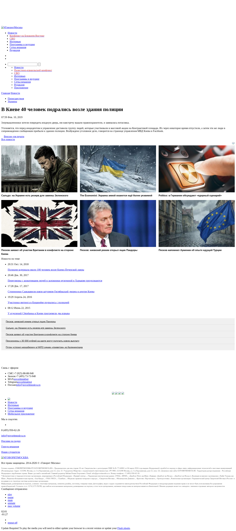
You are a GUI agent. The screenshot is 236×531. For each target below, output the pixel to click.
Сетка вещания (18, 47)
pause (10, 497)
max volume (14, 506)
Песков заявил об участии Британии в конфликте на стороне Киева (41, 334)
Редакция (15, 50)
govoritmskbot (21, 379)
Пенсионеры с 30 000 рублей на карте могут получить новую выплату (42, 340)
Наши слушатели (10, 452)
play (10, 494)
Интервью (15, 41)
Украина (12, 101)
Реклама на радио (11, 441)
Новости (12, 32)
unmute (11, 503)
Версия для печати (14, 136)
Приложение (21, 87)
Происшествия (16, 98)
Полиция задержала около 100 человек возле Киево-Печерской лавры (46, 269)
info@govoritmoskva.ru (28, 385)
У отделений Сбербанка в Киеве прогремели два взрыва (39, 313)
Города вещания (10, 446)
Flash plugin (123, 528)
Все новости (8, 139)
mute (10, 500)
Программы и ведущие (22, 44)
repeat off (12, 522)
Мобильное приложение (21, 413)
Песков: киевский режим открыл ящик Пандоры (31, 321)
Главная (5, 93)
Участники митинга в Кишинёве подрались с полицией (38, 302)
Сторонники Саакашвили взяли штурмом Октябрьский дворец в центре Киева (51, 291)
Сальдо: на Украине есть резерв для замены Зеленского (36, 328)
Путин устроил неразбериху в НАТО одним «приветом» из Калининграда (44, 347)
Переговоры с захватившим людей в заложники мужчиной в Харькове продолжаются (55, 280)
